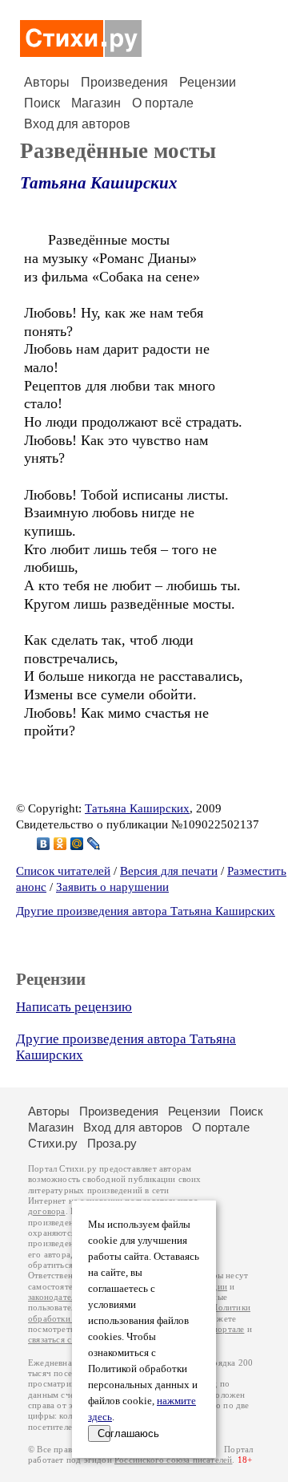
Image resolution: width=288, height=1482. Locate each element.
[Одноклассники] (60, 843)
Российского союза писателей (173, 1460)
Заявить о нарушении (112, 887)
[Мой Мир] (77, 843)
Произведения (124, 82)
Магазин (96, 103)
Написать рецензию (74, 1006)
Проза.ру (112, 1143)
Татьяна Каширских (99, 182)
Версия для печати (169, 870)
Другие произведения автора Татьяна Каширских (145, 911)
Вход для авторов (77, 124)
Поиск (42, 103)
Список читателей (63, 870)
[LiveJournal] (94, 843)
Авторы (47, 82)
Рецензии (207, 82)
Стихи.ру (53, 1143)
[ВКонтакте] (43, 843)
